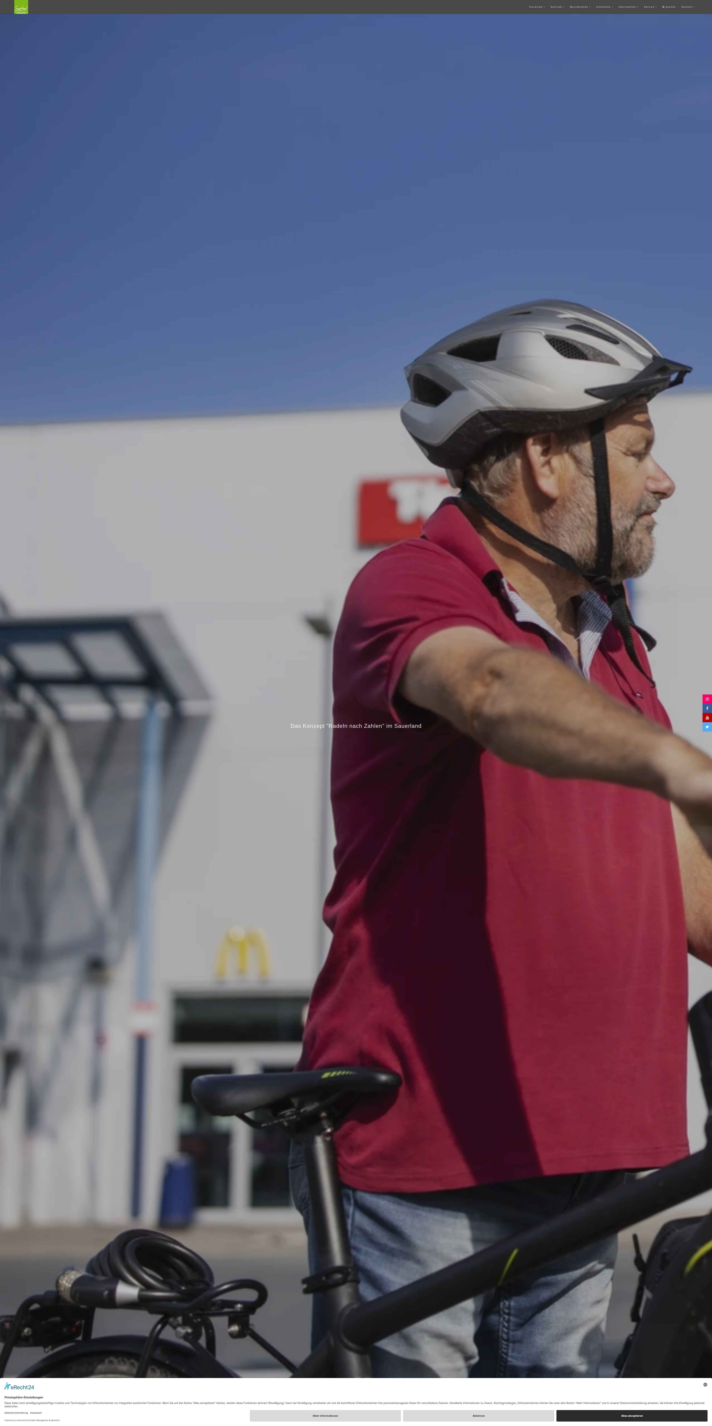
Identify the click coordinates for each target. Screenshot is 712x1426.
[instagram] (707, 699)
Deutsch (687, 7)
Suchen (670, 7)
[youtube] (707, 717)
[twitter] (707, 727)
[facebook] (707, 708)
